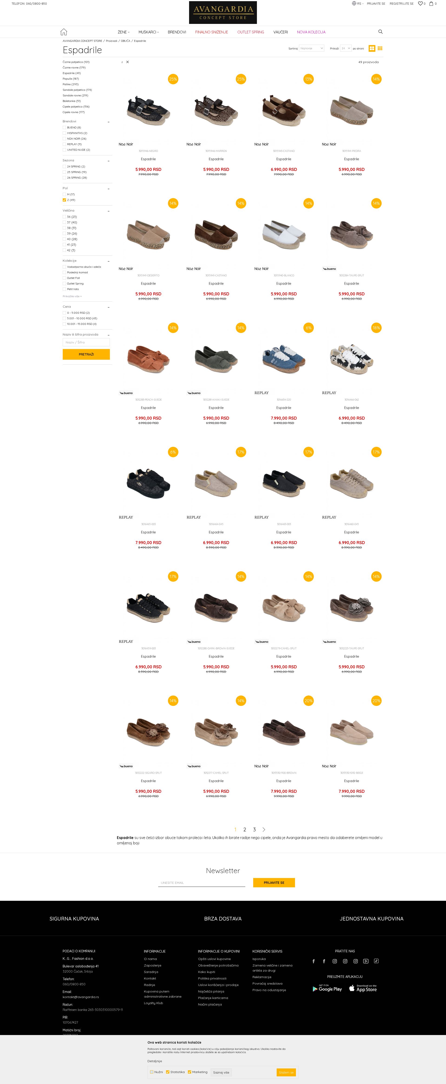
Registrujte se (401, 3)
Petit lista (73, 289)
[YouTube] (366, 961)
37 (72, 222)
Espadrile (72, 73)
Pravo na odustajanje (269, 990)
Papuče (71, 78)
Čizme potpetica (76, 62)
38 (71, 228)
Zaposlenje (152, 965)
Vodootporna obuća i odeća (84, 266)
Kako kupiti (206, 972)
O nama (150, 959)
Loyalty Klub (153, 1003)
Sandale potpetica (77, 89)
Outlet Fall (73, 278)
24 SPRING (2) (76, 166)
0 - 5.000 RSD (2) (78, 312)
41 (71, 244)
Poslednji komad (77, 272)
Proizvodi (111, 40)
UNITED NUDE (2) (78, 149)
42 (71, 250)
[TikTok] (376, 961)
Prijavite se (274, 883)
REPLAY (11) (74, 144)
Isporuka (259, 959)
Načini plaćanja (210, 1004)
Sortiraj (293, 48)
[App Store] (363, 988)
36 (72, 217)
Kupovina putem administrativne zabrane (162, 994)
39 (72, 233)
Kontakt (150, 978)
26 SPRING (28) (77, 177)
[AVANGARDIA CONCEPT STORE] (223, 15)
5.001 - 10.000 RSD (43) (82, 318)
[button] (380, 31)
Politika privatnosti (212, 978)
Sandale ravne (75, 95)
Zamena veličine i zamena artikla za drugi (272, 968)
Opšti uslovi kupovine (214, 959)
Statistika (178, 1072)
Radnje (149, 985)
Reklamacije (262, 977)
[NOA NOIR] (126, 144)
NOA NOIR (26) (76, 138)
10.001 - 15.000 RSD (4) (82, 324)
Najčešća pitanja (211, 991)
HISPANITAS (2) (77, 133)
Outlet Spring (75, 283)
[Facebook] (313, 961)
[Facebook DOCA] (324, 961)
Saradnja (151, 972)
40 (72, 239)
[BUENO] (329, 268)
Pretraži (86, 354)
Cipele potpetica (76, 106)
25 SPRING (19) (77, 172)
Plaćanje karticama (213, 998)
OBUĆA (125, 40)
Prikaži (334, 48)
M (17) (71, 194)
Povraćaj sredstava (267, 983)
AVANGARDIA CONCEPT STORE (82, 40)
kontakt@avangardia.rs (81, 997)
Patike (71, 84)
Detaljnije (155, 1061)
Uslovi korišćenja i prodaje (218, 985)
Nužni (158, 1072)
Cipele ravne (74, 112)
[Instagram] (334, 961)
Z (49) (71, 200)
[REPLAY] (261, 393)
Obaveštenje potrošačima (218, 965)
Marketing (199, 1072)
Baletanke (72, 101)
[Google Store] (327, 988)
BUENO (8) (74, 127)
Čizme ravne (74, 67)
